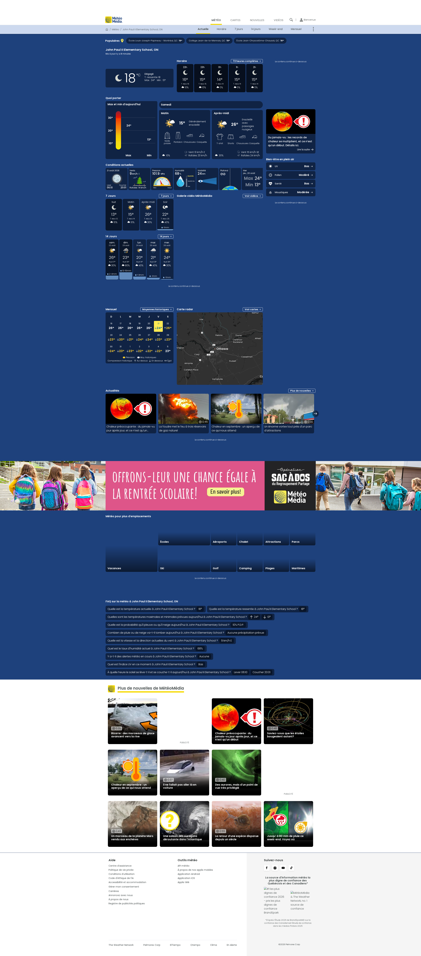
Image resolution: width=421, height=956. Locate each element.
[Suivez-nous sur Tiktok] (291, 868)
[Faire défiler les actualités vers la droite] (315, 413)
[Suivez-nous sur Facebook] (267, 868)
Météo (115, 29)
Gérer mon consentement (124, 886)
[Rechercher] (291, 19)
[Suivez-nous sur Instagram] (275, 868)
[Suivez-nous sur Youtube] (283, 868)
